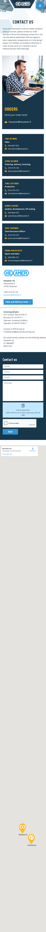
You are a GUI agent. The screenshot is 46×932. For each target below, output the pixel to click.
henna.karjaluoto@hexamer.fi (20, 260)
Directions (32, 451)
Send (10, 431)
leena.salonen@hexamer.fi (19, 171)
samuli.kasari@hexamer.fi (18, 216)
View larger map (7, 454)
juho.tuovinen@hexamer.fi (18, 238)
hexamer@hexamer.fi (20, 121)
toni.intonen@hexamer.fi (18, 149)
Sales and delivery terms (17, 302)
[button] (22, 828)
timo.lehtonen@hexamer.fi (19, 193)
